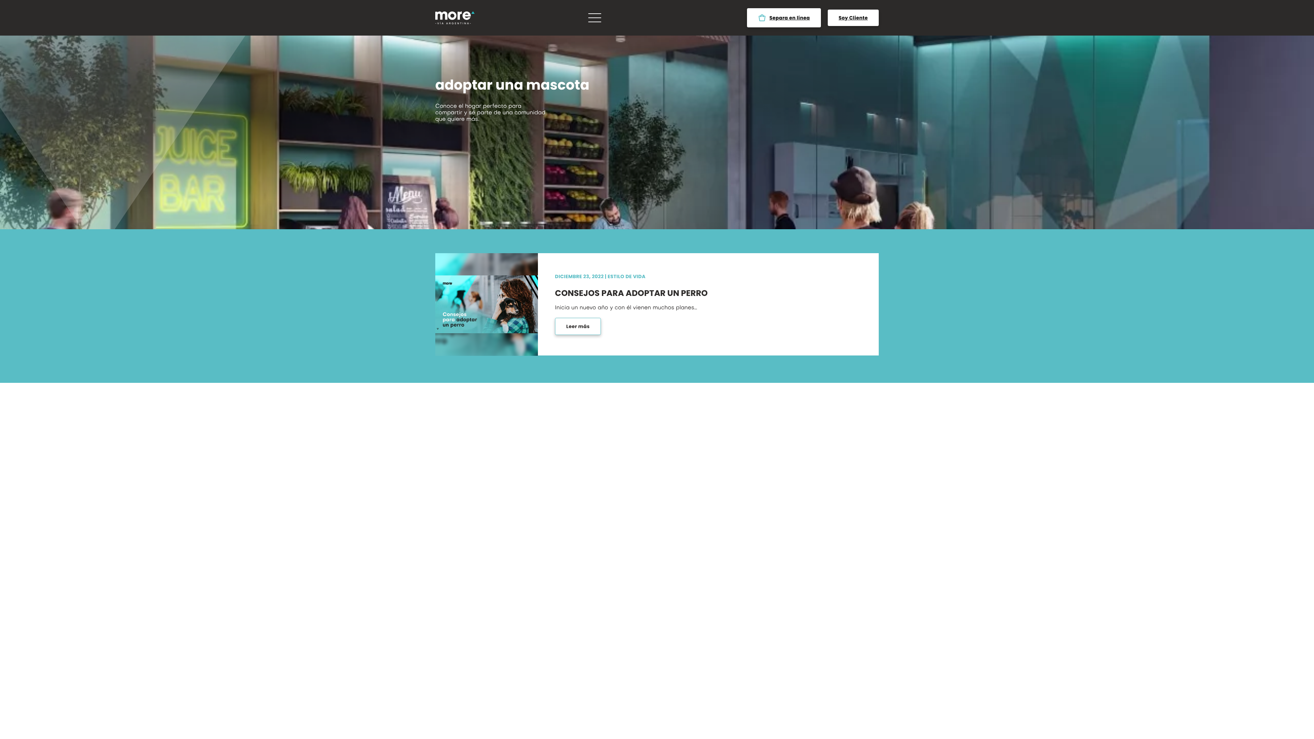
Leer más (578, 326)
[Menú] (595, 18)
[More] (455, 17)
